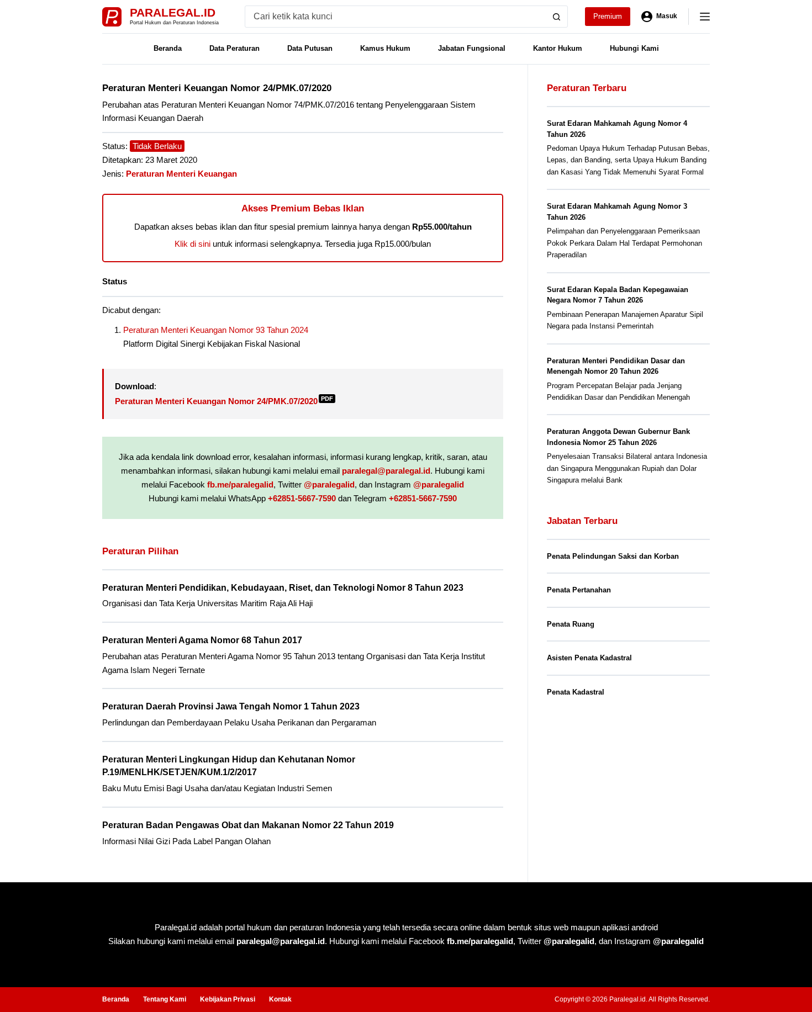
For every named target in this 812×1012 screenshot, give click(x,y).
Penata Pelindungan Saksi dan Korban (613, 556)
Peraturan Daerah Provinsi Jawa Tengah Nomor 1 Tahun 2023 (231, 706)
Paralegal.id (172, 12)
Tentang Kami (164, 999)
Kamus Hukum (385, 48)
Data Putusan (310, 48)
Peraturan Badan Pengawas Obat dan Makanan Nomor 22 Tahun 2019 (248, 825)
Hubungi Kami (634, 48)
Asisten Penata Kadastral (589, 658)
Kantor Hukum (557, 48)
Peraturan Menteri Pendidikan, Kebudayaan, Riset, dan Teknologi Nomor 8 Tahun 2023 (282, 587)
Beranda (168, 48)
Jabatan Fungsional (471, 48)
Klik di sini (192, 243)
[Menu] (705, 17)
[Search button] (556, 16)
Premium (607, 16)
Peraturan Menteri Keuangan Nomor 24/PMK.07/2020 (224, 401)
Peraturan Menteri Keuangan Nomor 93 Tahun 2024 (215, 330)
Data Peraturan (234, 48)
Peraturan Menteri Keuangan (181, 173)
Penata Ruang (570, 624)
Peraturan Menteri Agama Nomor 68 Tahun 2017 (202, 640)
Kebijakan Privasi (227, 999)
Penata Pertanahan (579, 590)
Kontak (280, 999)
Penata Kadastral (575, 692)
